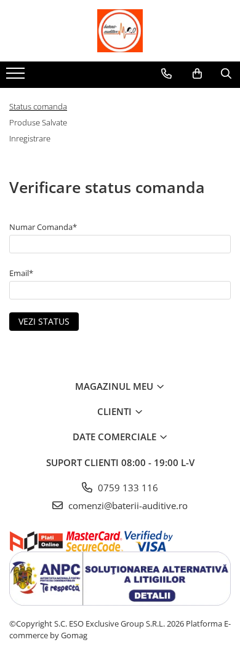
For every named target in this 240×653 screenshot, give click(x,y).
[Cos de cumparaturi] (197, 73)
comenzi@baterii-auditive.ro (127, 505)
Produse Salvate (38, 122)
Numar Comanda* (43, 226)
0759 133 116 (126, 487)
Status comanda (38, 106)
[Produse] (17, 77)
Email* (21, 273)
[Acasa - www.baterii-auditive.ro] (120, 30)
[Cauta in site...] (226, 73)
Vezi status (44, 321)
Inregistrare (29, 138)
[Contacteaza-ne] (166, 73)
